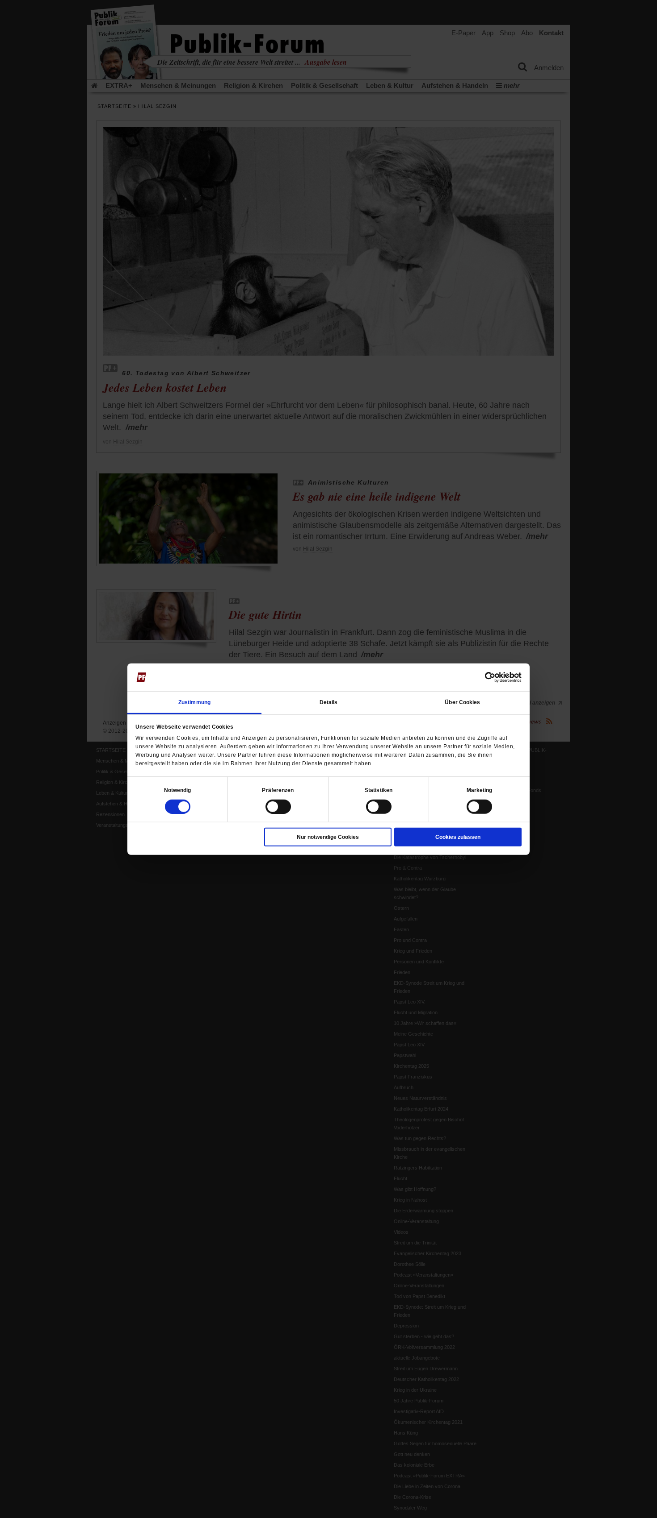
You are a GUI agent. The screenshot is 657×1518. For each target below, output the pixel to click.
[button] (177, 789)
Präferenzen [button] (278, 790)
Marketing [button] (480, 790)
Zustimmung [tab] (194, 702)
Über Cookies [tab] (462, 702)
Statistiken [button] (378, 790)
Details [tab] (329, 702)
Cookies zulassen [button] (457, 837)
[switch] (278, 806)
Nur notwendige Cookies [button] (328, 837)
